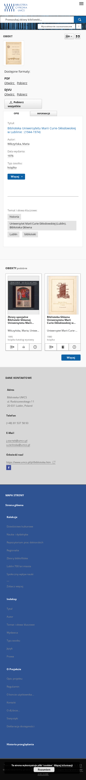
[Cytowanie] (77, 36)
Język (10, 648)
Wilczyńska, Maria (18, 144)
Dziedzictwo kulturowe (20, 526)
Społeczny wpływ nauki (20, 574)
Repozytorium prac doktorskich (25, 542)
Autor (10, 616)
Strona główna (14, 505)
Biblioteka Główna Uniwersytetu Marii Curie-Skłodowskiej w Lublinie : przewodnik (60, 320)
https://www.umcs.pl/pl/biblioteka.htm (29, 462)
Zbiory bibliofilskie (17, 558)
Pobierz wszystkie (16, 104)
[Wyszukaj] (80, 19)
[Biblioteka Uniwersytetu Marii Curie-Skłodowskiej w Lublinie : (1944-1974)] (13, 53)
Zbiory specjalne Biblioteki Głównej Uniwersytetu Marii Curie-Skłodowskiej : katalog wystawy (20, 320)
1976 (10, 156)
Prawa (10, 656)
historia (14, 216)
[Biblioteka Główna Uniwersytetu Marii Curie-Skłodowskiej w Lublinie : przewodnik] (62, 295)
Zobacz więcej (15, 586)
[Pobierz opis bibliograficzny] (12, 347)
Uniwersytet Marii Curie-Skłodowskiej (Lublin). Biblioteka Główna (38, 225)
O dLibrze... (13, 710)
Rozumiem (44, 769)
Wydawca (12, 632)
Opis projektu (15, 678)
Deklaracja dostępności (20, 726)
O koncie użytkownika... (20, 694)
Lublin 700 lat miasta (19, 566)
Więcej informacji (63, 765)
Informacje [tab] (43, 113)
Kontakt (11, 702)
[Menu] (81, 3)
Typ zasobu (13, 640)
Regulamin (13, 686)
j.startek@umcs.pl (16, 440)
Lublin (13, 234)
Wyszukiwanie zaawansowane (56, 26)
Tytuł (10, 608)
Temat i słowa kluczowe (21, 624)
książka (12, 167)
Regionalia (13, 550)
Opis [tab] (16, 113)
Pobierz (22, 83)
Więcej (71, 357)
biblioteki (30, 234)
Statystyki (12, 718)
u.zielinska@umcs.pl (18, 445)
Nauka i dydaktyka (17, 534)
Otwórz (9, 83)
